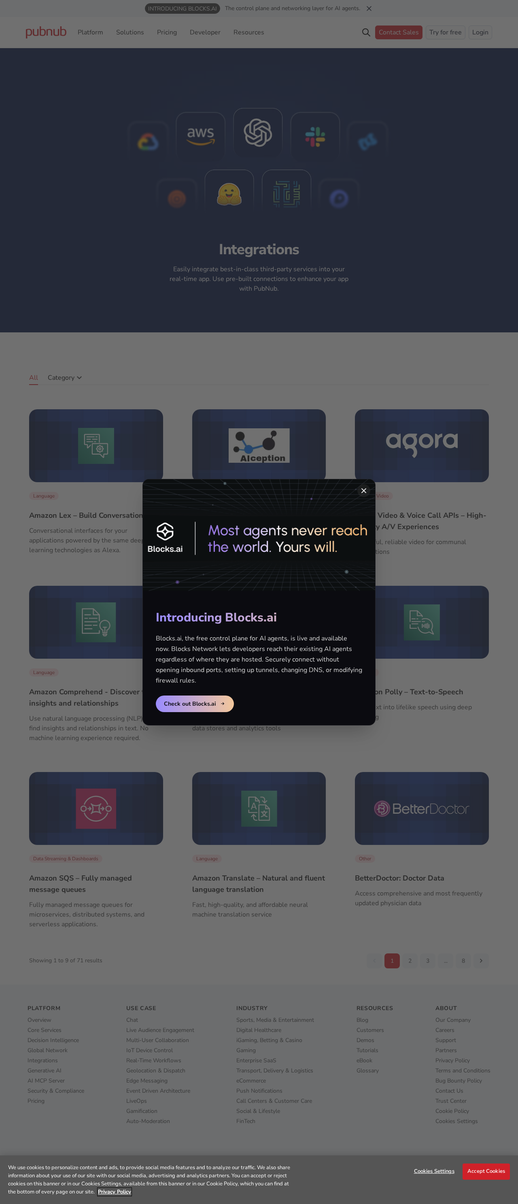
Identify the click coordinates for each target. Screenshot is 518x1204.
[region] (259, 1179)
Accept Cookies (486, 1171)
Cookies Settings (434, 1171)
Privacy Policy (114, 1191)
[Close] (363, 490)
